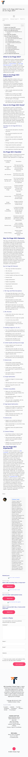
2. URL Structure (10, 40)
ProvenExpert (12, 709)
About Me (14, 720)
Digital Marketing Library (14, 717)
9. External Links (11, 50)
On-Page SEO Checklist (10, 34)
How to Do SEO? (14, 736)
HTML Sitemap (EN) (14, 722)
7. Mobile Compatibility (12, 48)
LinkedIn (12, 707)
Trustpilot (5, 707)
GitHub (5, 709)
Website (4, 653)
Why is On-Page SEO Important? (12, 28)
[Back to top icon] (14, 748)
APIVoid (21, 708)
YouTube (18, 707)
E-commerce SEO (13, 476)
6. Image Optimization (12, 46)
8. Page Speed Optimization (13, 49)
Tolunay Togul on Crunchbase (14, 727)
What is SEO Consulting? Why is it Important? (13, 582)
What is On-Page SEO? (10, 27)
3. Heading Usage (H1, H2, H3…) (13, 41)
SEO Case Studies (14, 721)
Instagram (6, 708)
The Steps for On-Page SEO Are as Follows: (14, 32)
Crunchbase (14, 708)
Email (4, 647)
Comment (5, 625)
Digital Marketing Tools (14, 718)
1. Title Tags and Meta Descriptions (14, 38)
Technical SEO (12, 63)
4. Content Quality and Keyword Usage (14, 43)
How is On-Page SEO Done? (11, 30)
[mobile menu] (26, 2)
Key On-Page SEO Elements (11, 36)
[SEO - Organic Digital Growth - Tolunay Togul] (3, 2)
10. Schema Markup (11, 52)
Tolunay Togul (13, 18)
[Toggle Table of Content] (21, 25)
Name (4, 641)
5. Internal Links (10, 45)
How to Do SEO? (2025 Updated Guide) (12, 594)
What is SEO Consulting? (14, 734)
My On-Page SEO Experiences (12, 53)
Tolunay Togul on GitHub (14, 724)
